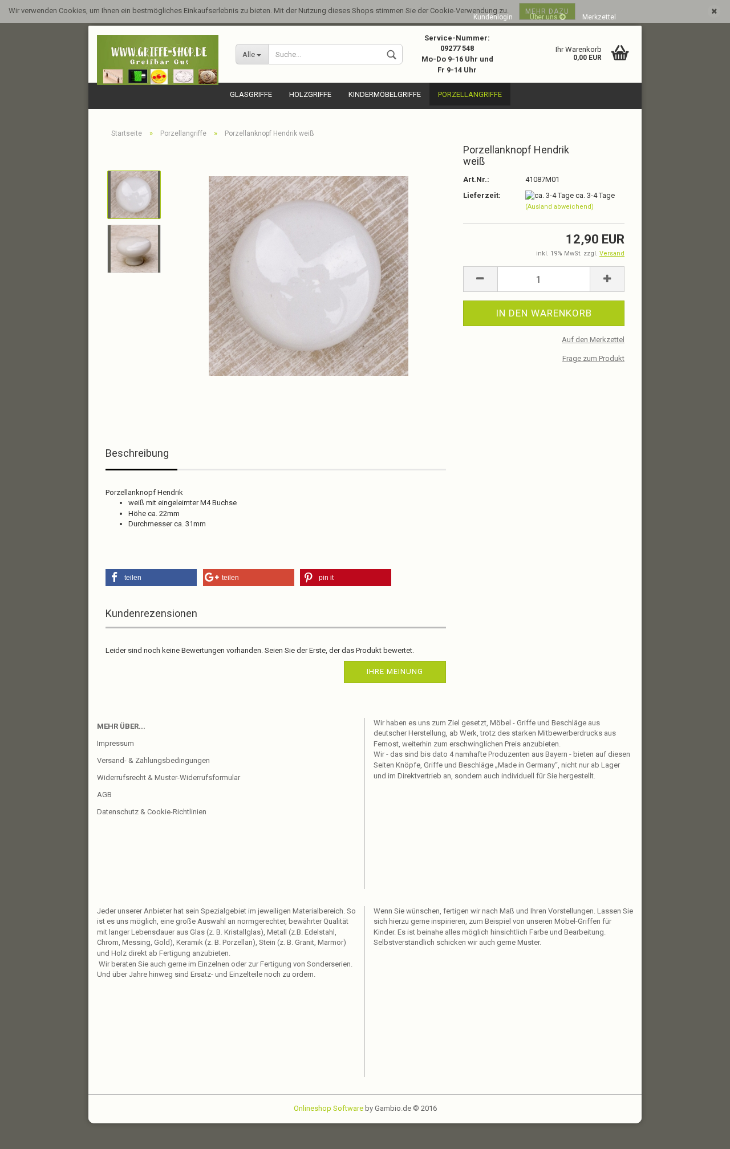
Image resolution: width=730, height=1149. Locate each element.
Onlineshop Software (328, 1108)
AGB (104, 794)
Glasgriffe (251, 94)
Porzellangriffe (470, 94)
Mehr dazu (547, 11)
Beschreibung (137, 453)
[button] (151, 577)
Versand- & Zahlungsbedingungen (153, 760)
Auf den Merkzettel (593, 339)
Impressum (115, 743)
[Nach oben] (699, 1132)
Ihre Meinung (395, 671)
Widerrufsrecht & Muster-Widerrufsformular (168, 777)
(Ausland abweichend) (559, 206)
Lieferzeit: (482, 195)
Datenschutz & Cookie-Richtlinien (151, 811)
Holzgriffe (310, 94)
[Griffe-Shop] (157, 59)
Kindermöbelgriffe (384, 94)
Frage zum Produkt (593, 358)
